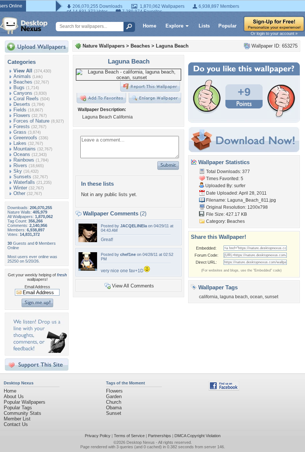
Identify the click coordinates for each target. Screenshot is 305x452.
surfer (239, 185)
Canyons (22, 93)
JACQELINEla (133, 226)
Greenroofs (25, 137)
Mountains (24, 149)
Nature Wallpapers (104, 46)
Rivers (20, 165)
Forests (21, 126)
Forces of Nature (31, 121)
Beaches (22, 82)
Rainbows (23, 160)
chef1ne (128, 254)
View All (22, 71)
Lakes (19, 143)
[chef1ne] (87, 269)
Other (19, 193)
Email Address (37, 286)
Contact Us (16, 424)
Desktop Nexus (140, 442)
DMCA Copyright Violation (197, 435)
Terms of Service (129, 435)
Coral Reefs (26, 98)
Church (113, 402)
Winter (20, 188)
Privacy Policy (97, 435)
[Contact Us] (39, 351)
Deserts (21, 104)
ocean (256, 296)
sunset (271, 296)
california (208, 296)
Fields (19, 110)
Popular (227, 26)
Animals (22, 76)
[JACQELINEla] (87, 240)
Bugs (19, 87)
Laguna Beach (172, 46)
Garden (114, 396)
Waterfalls (24, 182)
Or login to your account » (274, 33)
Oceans (21, 154)
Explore (174, 26)
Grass (19, 132)
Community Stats (22, 413)
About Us (14, 396)
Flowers (21, 115)
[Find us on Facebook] (224, 388)
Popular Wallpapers (24, 402)
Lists (204, 26)
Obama (114, 407)
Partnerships (159, 435)
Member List (17, 419)
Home (149, 26)
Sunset (113, 413)
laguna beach (234, 296)
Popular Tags (18, 407)
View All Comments (133, 286)
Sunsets (22, 176)
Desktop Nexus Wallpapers (24, 25)
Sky (17, 171)
